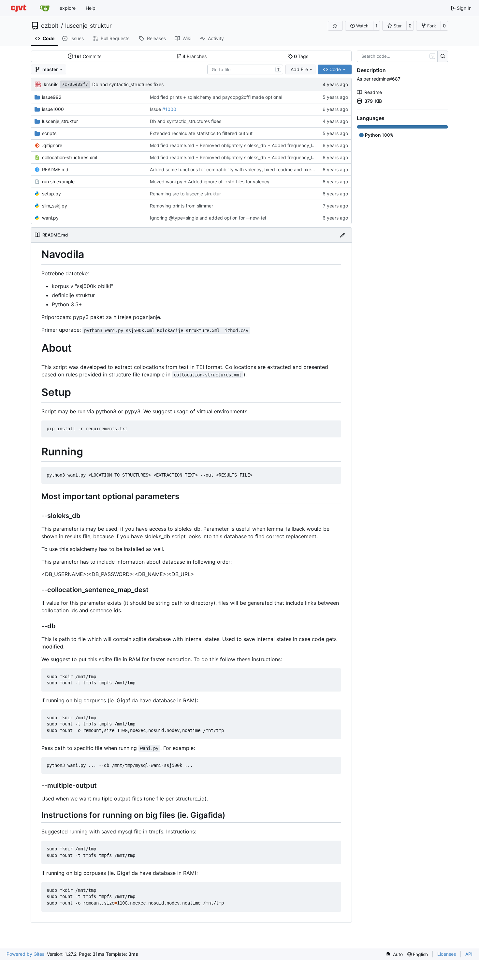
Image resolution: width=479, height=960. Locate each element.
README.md (55, 169)
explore (68, 8)
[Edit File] (342, 235)
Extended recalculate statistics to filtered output (201, 133)
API (468, 954)
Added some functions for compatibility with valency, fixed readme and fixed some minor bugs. (251, 169)
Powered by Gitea (26, 954)
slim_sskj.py (54, 205)
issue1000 (53, 109)
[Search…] (442, 56)
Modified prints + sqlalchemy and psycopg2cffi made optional (216, 97)
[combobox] (245, 69)
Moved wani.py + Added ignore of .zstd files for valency (209, 181)
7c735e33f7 (75, 84)
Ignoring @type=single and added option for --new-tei (208, 218)
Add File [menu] (299, 69)
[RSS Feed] (335, 26)
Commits (88, 56)
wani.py (50, 218)
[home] (18, 8)
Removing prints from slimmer (181, 205)
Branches (194, 56)
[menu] (394, 954)
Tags (301, 56)
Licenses (446, 954)
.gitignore (52, 145)
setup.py (51, 193)
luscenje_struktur (88, 26)
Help (90, 8)
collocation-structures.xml (69, 157)
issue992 (51, 97)
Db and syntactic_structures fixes (128, 84)
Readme (373, 92)
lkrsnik (50, 84)
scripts (49, 133)
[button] (359, 26)
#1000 (169, 109)
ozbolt (50, 26)
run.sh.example (58, 181)
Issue (156, 109)
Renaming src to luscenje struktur (185, 193)
